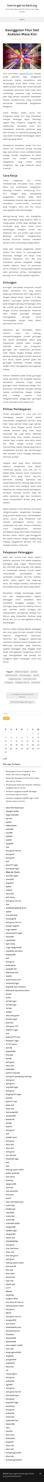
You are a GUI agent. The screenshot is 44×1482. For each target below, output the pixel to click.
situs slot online (29, 679)
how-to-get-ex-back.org (22, 5)
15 (33, 741)
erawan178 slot (26, 73)
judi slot (34, 672)
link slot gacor (25, 675)
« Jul (5, 758)
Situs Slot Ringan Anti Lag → (22, 702)
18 (11, 745)
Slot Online (27, 39)
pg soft (36, 675)
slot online (35, 682)
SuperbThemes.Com (13, 1476)
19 (16, 745)
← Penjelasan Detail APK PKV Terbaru (22, 695)
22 (33, 745)
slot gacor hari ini (22, 682)
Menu (22, 19)
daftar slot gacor (22, 672)
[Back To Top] (40, 1473)
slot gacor (9, 682)
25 (11, 748)
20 (22, 745)
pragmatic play (15, 679)
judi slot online (11, 675)
